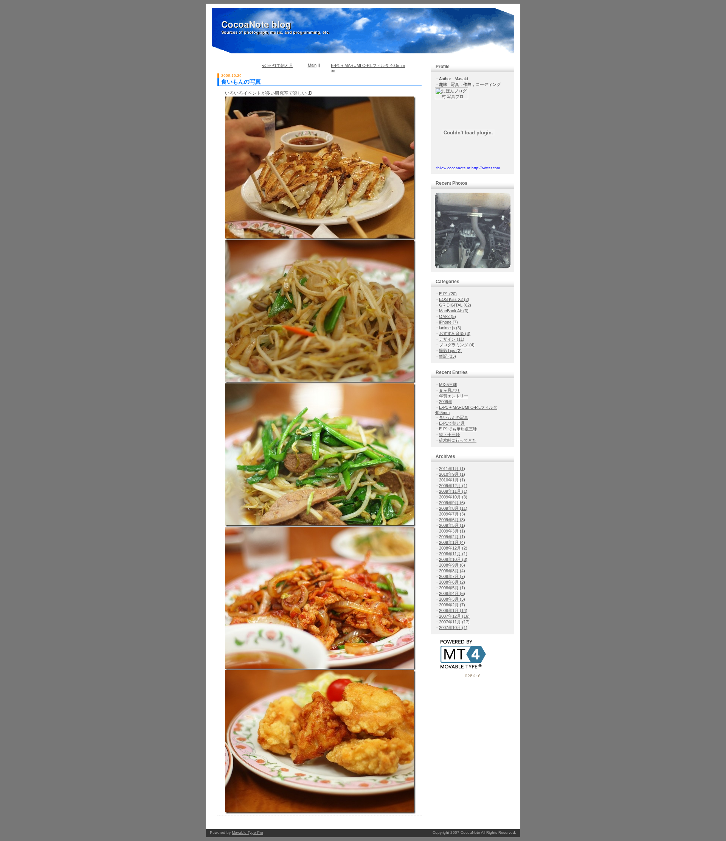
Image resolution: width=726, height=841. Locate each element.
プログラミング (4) (457, 345)
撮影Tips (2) (450, 350)
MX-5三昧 (448, 384)
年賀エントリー (453, 396)
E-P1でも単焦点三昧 (458, 429)
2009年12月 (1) (453, 485)
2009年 (445, 401)
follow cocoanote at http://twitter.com (468, 168)
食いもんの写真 (241, 81)
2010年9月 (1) (452, 474)
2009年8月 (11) (453, 508)
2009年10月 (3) (453, 497)
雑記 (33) (447, 356)
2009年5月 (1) (452, 525)
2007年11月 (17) (454, 622)
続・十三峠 (449, 434)
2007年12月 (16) (454, 616)
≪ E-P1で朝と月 (277, 65)
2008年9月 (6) (452, 565)
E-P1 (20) (448, 293)
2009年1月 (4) (452, 542)
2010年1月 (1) (452, 480)
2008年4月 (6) (452, 593)
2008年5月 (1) (452, 588)
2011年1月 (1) (452, 468)
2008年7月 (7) (452, 576)
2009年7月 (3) (452, 514)
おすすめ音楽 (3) (454, 333)
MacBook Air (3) (453, 310)
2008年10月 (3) (453, 559)
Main (312, 65)
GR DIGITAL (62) (455, 305)
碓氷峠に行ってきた (457, 440)
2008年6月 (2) (452, 582)
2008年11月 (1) (453, 553)
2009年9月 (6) (452, 502)
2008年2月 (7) (452, 605)
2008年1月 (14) (453, 610)
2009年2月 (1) (452, 536)
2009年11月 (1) (453, 491)
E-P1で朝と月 (452, 423)
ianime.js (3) (450, 327)
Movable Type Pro (247, 832)
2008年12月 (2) (453, 548)
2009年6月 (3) (452, 519)
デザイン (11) (451, 339)
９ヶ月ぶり (449, 390)
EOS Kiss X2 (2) (454, 299)
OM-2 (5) (447, 316)
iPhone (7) (448, 322)
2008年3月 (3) (452, 599)
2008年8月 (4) (452, 570)
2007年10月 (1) (453, 627)
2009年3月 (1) (452, 531)
